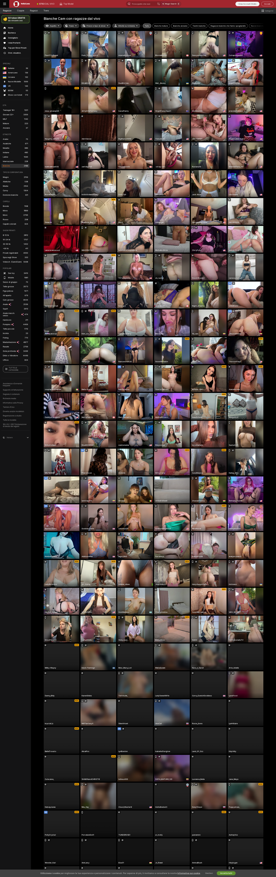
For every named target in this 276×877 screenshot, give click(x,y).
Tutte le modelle (9, 420)
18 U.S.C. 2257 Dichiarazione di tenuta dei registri (14, 425)
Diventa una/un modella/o (13, 411)
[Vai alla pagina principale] (21, 4)
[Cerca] (159, 4)
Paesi (71, 26)
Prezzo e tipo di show (96, 26)
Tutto (147, 26)
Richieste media (9, 399)
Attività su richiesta (126, 26)
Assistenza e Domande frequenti (12, 385)
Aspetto (53, 26)
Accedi (267, 4)
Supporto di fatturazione (13, 390)
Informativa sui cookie (188, 873)
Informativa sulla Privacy (13, 403)
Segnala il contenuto (11, 394)
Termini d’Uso (9, 407)
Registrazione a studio (12, 416)
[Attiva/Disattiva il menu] (4, 4)
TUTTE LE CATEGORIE (13, 369)
